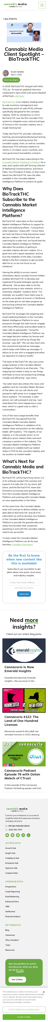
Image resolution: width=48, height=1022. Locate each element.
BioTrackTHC (9, 102)
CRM (7, 906)
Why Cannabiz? (12, 940)
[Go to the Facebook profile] (7, 835)
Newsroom (10, 950)
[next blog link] (24, 661)
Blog (7, 930)
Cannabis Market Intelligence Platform (21, 162)
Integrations (10, 886)
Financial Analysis (12, 916)
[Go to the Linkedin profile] (18, 835)
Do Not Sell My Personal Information (24, 1009)
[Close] (44, 992)
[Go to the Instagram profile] (23, 835)
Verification (10, 911)
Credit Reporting (12, 891)
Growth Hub (10, 848)
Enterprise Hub (11, 863)
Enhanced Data (12, 901)
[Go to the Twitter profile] (12, 835)
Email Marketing (12, 896)
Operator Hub (11, 868)
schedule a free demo (22, 544)
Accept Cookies (24, 1017)
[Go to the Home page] (24, 810)
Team (7, 945)
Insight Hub (10, 853)
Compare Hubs (11, 873)
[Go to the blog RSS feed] (28, 835)
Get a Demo (17, 979)
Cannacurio (10, 935)
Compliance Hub (12, 858)
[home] (15, 5)
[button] (42, 5)
